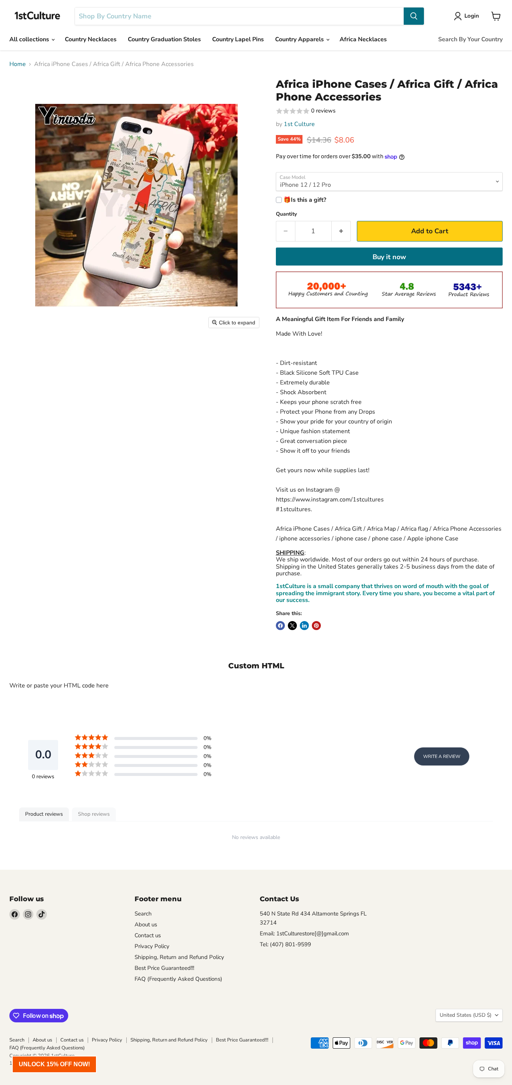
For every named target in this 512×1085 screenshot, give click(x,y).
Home (17, 64)
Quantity (286, 214)
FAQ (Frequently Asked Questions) (178, 979)
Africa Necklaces (363, 39)
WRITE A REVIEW (441, 756)
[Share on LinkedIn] (304, 625)
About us (146, 924)
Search (143, 913)
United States (465, 1015)
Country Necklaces (91, 39)
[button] (389, 111)
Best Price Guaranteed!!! (164, 968)
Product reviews (44, 814)
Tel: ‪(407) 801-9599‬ (285, 944)
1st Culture (299, 124)
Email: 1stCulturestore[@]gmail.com (304, 933)
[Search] (414, 16)
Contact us (148, 935)
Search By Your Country (470, 39)
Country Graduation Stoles (164, 39)
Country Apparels (300, 39)
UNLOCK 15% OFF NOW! (54, 1064)
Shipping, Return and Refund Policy (179, 957)
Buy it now (389, 256)
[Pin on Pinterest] (316, 625)
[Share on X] (292, 625)
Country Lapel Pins (238, 39)
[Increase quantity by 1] (341, 231)
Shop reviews (94, 814)
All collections (30, 39)
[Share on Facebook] (280, 625)
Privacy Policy (152, 946)
